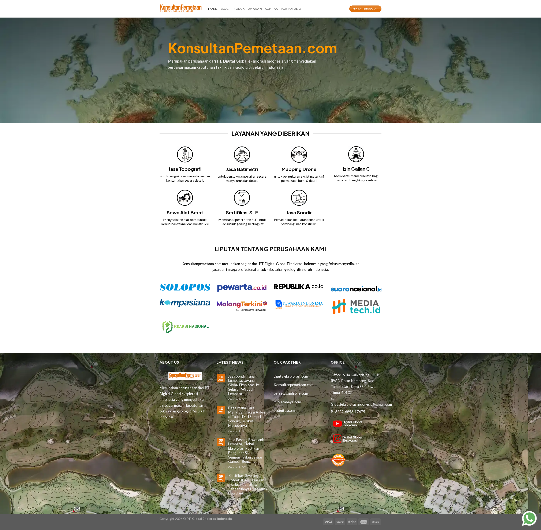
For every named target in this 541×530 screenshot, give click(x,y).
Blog (224, 8)
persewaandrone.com (291, 393)
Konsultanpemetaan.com (294, 384)
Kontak (271, 8)
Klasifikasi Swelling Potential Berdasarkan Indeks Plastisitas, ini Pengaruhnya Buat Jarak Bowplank (247, 484)
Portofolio (291, 8)
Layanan (254, 8)
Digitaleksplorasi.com (291, 376)
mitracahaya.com (287, 402)
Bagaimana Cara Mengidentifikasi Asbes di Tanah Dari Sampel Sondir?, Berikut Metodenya (246, 417)
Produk (238, 8)
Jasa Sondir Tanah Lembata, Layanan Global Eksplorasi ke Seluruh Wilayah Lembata (244, 385)
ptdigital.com (284, 410)
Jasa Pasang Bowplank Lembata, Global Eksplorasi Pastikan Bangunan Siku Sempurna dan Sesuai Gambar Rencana (246, 451)
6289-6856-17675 (350, 411)
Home (212, 8)
